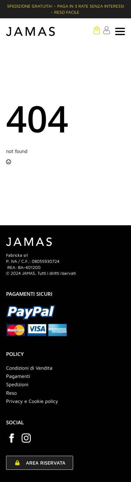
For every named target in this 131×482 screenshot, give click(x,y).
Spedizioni (17, 384)
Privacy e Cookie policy (32, 401)
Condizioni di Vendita (29, 368)
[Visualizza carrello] (97, 30)
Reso (11, 393)
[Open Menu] (120, 31)
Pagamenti (18, 376)
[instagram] (26, 438)
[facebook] (11, 438)
